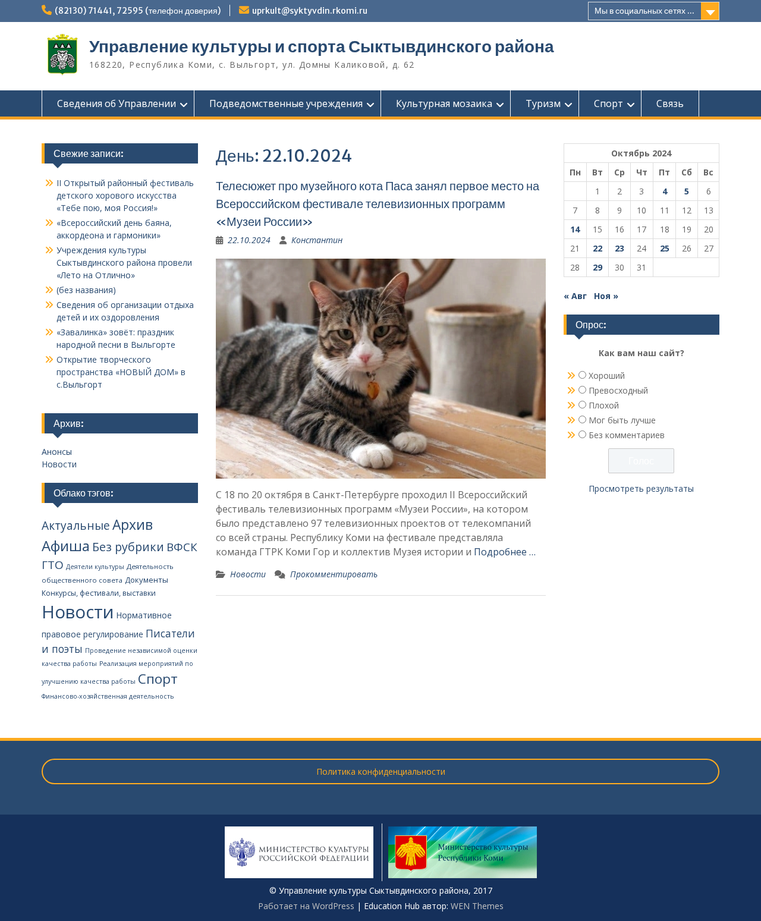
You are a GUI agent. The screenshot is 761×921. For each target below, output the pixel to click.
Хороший (607, 375)
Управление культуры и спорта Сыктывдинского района (321, 46)
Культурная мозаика (444, 103)
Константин (316, 240)
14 (575, 229)
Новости (248, 574)
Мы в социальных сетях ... (644, 10)
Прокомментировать (334, 574)
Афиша (66, 545)
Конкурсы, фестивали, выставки (99, 593)
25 (664, 248)
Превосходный (618, 390)
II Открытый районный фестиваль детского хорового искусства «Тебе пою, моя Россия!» (125, 195)
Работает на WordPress (306, 905)
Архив (132, 524)
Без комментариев (627, 435)
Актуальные (76, 525)
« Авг (575, 295)
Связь (670, 103)
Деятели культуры (95, 566)
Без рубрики (128, 547)
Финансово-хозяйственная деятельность (108, 696)
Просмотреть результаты (641, 488)
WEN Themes (477, 905)
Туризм (543, 103)
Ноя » (606, 295)
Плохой (604, 405)
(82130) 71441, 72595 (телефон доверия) (138, 10)
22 (597, 248)
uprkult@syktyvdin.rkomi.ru (309, 10)
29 (597, 267)
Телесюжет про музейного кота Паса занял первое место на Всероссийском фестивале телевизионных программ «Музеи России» (377, 203)
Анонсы (57, 451)
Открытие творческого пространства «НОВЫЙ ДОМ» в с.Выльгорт (120, 372)
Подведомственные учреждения (286, 103)
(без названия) (86, 290)
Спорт (608, 103)
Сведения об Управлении (116, 103)
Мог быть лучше (622, 420)
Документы (146, 579)
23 (619, 248)
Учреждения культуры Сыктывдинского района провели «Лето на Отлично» (124, 262)
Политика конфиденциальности (380, 771)
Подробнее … (505, 551)
